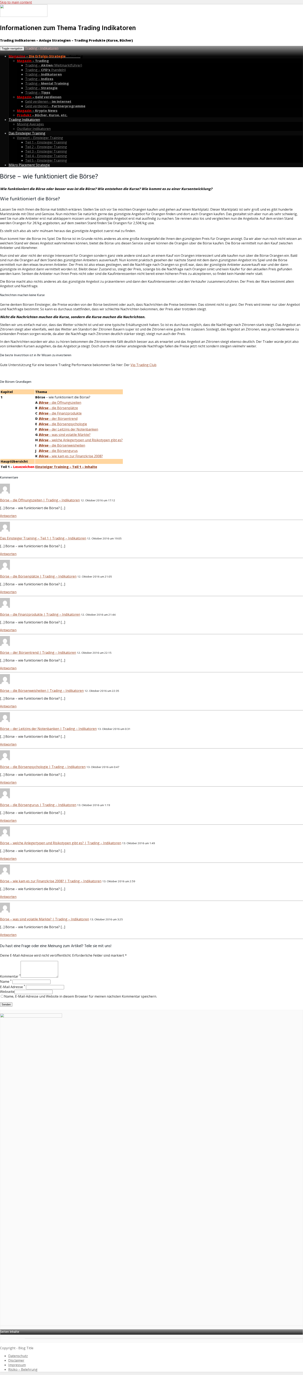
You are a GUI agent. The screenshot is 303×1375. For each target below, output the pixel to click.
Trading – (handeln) (45, 70)
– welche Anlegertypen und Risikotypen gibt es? (81, 440)
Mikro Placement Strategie (29, 165)
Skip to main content (16, 2)
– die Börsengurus (58, 450)
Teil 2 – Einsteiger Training (46, 147)
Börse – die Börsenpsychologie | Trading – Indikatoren (43, 767)
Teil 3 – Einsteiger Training (46, 151)
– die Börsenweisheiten (62, 445)
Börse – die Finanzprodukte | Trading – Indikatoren (40, 614)
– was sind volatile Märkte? (64, 434)
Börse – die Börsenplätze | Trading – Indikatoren (38, 576)
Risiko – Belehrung (23, 1369)
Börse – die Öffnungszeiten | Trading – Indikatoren (40, 500)
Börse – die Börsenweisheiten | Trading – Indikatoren (42, 690)
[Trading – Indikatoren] (23, 16)
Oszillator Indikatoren (34, 128)
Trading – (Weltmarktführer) (53, 65)
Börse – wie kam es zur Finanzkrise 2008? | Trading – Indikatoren (50, 881)
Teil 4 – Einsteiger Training (46, 156)
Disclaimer (16, 1360)
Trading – (43, 74)
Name (6, 981)
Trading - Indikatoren (41, 48)
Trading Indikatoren (24, 119)
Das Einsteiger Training (27, 133)
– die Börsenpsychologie (63, 424)
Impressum (17, 1365)
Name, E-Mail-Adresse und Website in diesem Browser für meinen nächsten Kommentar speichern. (80, 996)
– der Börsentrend (58, 418)
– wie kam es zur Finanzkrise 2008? (71, 456)
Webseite (7, 991)
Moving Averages (30, 124)
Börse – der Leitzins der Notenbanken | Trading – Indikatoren (48, 728)
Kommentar (10, 976)
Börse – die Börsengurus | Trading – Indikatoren (38, 805)
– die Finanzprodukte (60, 413)
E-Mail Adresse (12, 987)
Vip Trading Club (143, 365)
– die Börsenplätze (58, 408)
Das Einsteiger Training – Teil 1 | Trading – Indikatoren (43, 538)
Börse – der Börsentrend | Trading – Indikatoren (38, 652)
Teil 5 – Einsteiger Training (46, 160)
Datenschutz (18, 1356)
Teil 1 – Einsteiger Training (46, 142)
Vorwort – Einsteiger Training (40, 137)
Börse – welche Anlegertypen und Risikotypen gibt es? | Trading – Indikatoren (60, 843)
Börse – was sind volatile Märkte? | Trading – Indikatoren (44, 919)
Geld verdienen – (48, 101)
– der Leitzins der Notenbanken (68, 429)
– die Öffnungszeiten (60, 402)
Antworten (8, 516)
